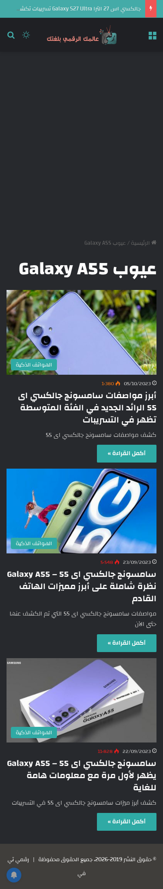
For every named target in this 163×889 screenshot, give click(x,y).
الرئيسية (141, 243)
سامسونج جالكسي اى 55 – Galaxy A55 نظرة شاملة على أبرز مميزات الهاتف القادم (81, 586)
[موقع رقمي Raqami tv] (81, 35)
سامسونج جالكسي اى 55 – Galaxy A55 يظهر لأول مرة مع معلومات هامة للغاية (81, 775)
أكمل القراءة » (127, 453)
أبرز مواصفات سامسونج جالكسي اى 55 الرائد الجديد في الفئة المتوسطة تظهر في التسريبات (87, 407)
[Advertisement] (81, 141)
